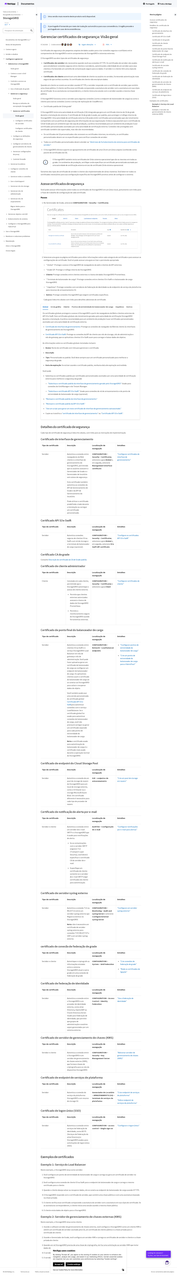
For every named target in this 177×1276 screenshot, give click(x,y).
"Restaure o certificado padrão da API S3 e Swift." (65, 403)
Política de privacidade (42, 1272)
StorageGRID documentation (12, 15)
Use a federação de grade (20, 89)
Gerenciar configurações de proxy (22, 152)
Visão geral (15, 69)
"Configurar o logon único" (128, 1125)
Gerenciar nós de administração (17, 192)
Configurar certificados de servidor (23, 122)
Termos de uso (24, 1272)
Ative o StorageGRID (13, 246)
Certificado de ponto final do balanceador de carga (162, 50)
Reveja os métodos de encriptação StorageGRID (22, 104)
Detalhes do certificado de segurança (159, 26)
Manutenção (10, 241)
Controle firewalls (19, 159)
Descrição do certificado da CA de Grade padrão (68, 559)
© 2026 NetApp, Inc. (9, 1272)
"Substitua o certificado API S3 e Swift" (63, 391)
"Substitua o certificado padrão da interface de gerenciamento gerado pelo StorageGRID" (84, 383)
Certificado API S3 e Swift (56, 334)
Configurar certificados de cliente (23, 129)
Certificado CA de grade (161, 40)
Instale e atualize (12, 54)
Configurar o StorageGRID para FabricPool (19, 225)
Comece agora (11, 49)
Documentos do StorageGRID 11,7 (18, 40)
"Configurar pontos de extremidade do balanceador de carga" (129, 648)
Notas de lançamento (13, 44)
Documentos (27, 3)
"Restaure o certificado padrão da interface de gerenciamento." (71, 399)
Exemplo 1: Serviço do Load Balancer (163, 105)
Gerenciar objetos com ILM (17, 214)
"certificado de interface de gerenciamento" (80, 413)
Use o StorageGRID (13, 231)
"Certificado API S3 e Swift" (112, 413)
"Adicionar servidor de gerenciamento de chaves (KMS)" (127, 1055)
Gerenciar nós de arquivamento (17, 200)
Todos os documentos (9, 12)
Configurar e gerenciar (14, 59)
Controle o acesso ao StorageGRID (18, 82)
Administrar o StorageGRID (18, 64)
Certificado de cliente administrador (160, 44)
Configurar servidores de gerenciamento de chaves (22, 145)
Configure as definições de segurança (21, 137)
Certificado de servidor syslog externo (160, 66)
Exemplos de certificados (159, 101)
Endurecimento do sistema (18, 219)
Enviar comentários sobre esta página (162, 1272)
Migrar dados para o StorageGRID (18, 207)
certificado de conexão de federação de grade (161, 72)
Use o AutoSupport (17, 181)
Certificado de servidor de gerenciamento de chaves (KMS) (161, 84)
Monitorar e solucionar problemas (18, 236)
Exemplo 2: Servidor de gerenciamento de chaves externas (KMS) (161, 112)
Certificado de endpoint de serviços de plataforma (162, 91)
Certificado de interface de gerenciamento (63, 326)
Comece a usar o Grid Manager (18, 74)
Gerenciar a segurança (19, 94)
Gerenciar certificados (21, 111)
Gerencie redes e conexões (21, 176)
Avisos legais (10, 251)
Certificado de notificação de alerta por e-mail (162, 61)
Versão (7, 22)
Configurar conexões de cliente (19, 170)
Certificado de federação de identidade (162, 77)
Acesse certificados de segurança (158, 21)
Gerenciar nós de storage (20, 186)
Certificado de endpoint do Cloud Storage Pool (162, 55)
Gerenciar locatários (18, 164)
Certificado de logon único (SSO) (161, 96)
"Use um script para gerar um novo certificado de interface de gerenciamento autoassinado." (83, 408)
